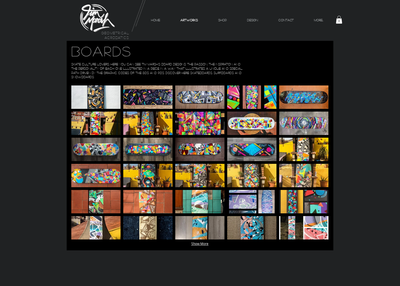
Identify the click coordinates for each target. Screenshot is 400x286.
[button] (339, 20)
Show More (199, 243)
